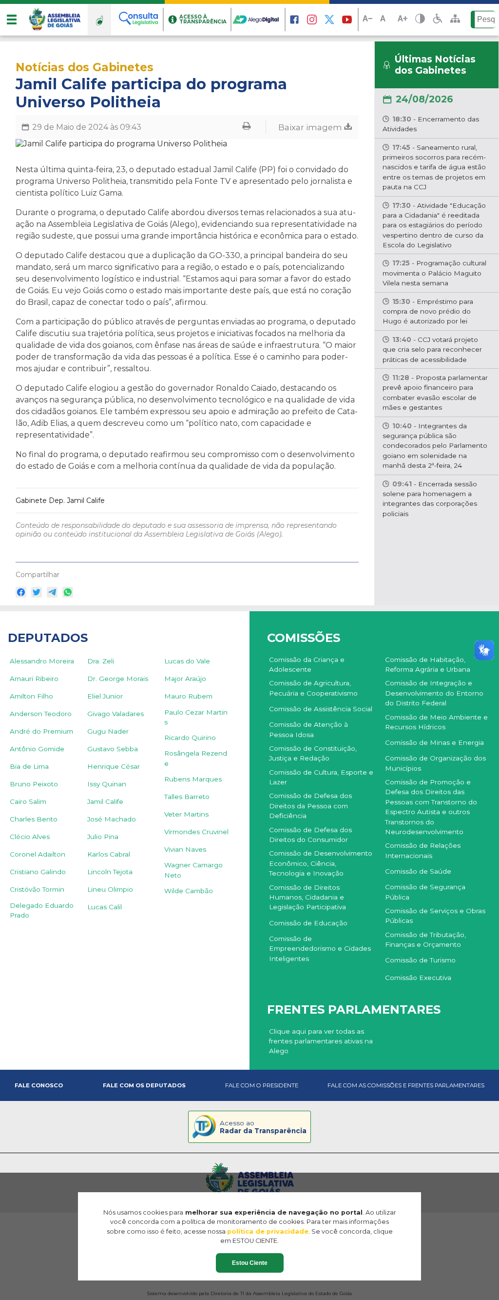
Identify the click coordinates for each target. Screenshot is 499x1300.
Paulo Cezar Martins (196, 717)
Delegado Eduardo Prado (42, 910)
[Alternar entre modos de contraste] (420, 20)
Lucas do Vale (187, 661)
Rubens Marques (193, 779)
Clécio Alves (30, 836)
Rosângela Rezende (195, 758)
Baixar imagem (311, 127)
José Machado (111, 819)
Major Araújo (185, 678)
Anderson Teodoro (41, 714)
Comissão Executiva (418, 977)
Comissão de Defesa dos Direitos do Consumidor (310, 834)
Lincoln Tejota (110, 872)
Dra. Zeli (100, 661)
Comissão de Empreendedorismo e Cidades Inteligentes (320, 948)
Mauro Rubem (188, 696)
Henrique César (113, 766)
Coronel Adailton (37, 854)
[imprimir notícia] (246, 127)
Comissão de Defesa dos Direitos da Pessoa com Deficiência (310, 806)
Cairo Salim (28, 801)
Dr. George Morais (117, 678)
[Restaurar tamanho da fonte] (385, 20)
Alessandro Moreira (42, 661)
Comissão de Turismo (420, 960)
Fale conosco (39, 1085)
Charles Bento (34, 819)
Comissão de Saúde (418, 871)
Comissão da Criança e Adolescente (307, 664)
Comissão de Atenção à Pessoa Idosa (308, 729)
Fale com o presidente (261, 1085)
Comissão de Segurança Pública (425, 891)
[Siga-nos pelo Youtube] (347, 19)
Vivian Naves (185, 849)
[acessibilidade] (437, 19)
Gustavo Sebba (112, 749)
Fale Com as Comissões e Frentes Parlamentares (405, 1085)
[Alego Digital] (258, 19)
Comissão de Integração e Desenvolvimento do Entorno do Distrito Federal (434, 693)
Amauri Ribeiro (34, 678)
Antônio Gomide (37, 749)
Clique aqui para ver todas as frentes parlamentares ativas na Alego (321, 1041)
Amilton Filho (31, 696)
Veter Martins (186, 814)
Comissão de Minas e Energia (434, 742)
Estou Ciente (250, 1263)
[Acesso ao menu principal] (11, 19)
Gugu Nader (108, 731)
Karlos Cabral (108, 854)
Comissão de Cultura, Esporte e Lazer (321, 777)
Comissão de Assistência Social (320, 709)
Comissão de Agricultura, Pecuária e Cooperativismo (313, 688)
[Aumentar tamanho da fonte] (402, 20)
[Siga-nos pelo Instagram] (312, 19)
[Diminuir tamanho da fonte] (367, 20)
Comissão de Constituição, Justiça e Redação (313, 753)
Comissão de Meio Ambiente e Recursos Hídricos (436, 722)
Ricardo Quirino (190, 737)
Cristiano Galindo (38, 872)
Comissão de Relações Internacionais (423, 850)
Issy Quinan (106, 784)
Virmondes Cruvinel (196, 832)
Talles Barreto (187, 796)
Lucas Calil (104, 907)
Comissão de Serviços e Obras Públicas (435, 915)
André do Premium (41, 731)
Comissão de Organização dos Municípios (435, 763)
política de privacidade (267, 1231)
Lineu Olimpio (110, 889)
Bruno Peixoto (34, 784)
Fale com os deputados (144, 1085)
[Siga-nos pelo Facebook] (294, 19)
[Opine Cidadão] (99, 19)
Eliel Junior (105, 696)
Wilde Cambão (188, 891)
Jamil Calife (105, 801)
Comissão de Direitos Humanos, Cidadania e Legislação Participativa (307, 897)
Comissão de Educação (308, 923)
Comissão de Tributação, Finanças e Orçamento (425, 939)
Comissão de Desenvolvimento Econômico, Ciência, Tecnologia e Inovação (320, 863)
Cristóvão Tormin (37, 889)
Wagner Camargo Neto (193, 870)
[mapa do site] (455, 19)
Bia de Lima (29, 766)
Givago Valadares (115, 714)
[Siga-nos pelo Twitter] (329, 19)
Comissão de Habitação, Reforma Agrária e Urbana (427, 664)
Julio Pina (102, 836)
